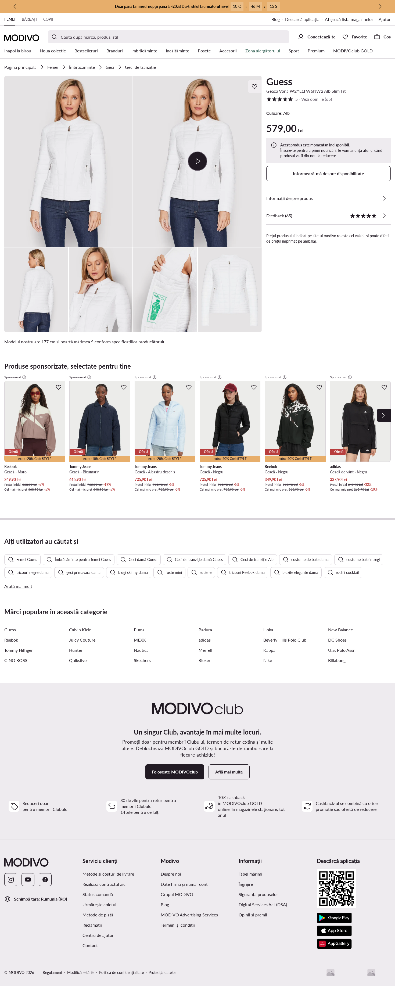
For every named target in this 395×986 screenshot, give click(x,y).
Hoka (268, 629)
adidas (205, 639)
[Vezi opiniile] (384, 215)
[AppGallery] (334, 943)
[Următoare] (380, 6)
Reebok (11, 639)
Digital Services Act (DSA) (263, 904)
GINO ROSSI (16, 660)
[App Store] (334, 931)
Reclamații (92, 924)
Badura (205, 629)
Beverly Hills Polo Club (284, 639)
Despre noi (171, 873)
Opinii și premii (253, 914)
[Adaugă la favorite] (255, 86)
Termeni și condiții (178, 924)
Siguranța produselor (258, 894)
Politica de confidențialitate (121, 972)
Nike (267, 660)
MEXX (140, 639)
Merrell (205, 650)
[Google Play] (334, 918)
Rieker (204, 660)
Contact (90, 945)
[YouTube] (27, 879)
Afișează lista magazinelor (349, 19)
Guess (279, 81)
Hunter (75, 650)
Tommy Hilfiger (18, 650)
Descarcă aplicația (302, 19)
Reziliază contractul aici (104, 884)
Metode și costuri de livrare (108, 873)
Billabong (337, 660)
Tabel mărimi (250, 873)
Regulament (52, 972)
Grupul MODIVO (177, 894)
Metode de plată (97, 914)
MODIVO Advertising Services (189, 914)
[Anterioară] (15, 6)
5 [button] (299, 99)
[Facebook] (45, 879)
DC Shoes (337, 639)
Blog (275, 19)
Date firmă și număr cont (184, 884)
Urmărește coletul (99, 904)
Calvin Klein (80, 629)
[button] (68, 161)
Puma (139, 629)
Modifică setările (80, 972)
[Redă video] (197, 161)
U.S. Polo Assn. (342, 650)
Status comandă (97, 894)
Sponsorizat (12, 377)
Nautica (141, 650)
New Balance (340, 629)
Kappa (269, 650)
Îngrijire (246, 884)
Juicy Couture (82, 639)
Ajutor (385, 19)
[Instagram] (10, 879)
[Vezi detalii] (384, 198)
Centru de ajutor (98, 935)
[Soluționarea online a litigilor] (371, 972)
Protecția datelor (162, 972)
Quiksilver (78, 660)
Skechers (142, 660)
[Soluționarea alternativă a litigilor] (330, 972)
